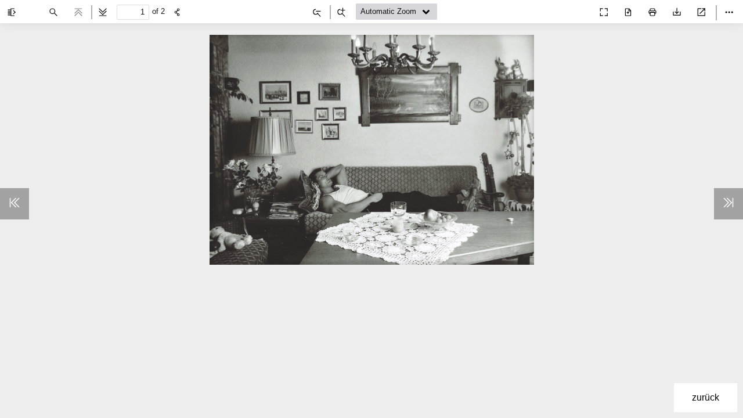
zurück (705, 397)
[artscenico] (578, 9)
